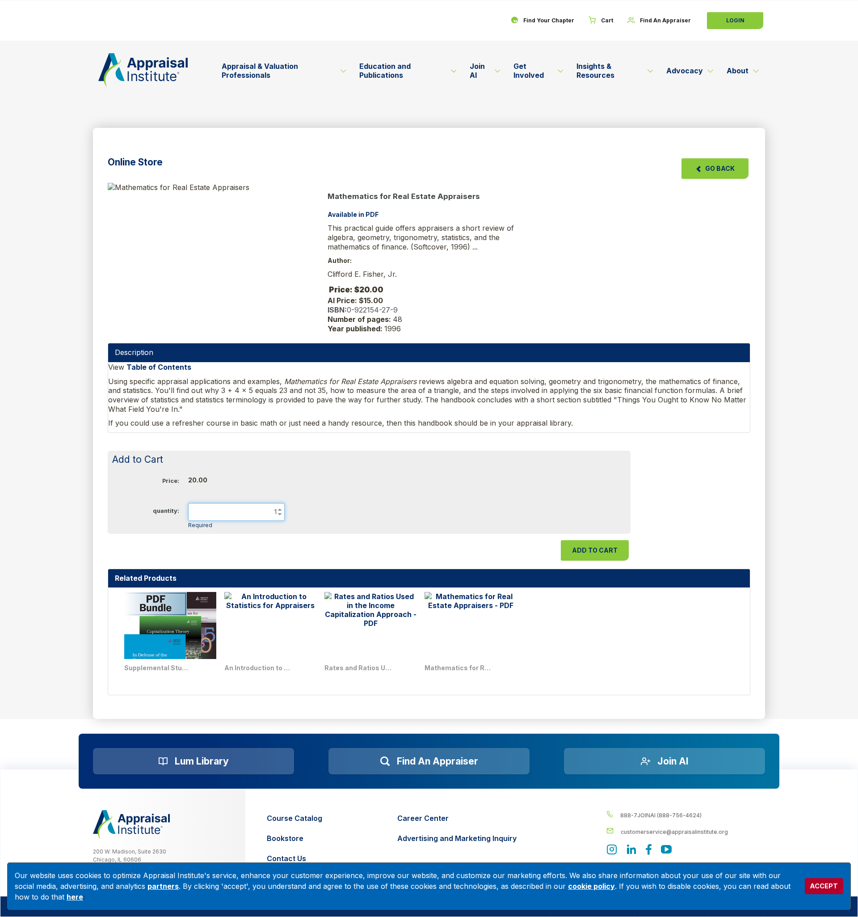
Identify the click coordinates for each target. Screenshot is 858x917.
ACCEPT (824, 886)
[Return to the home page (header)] (143, 70)
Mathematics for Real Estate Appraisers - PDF (458, 668)
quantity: (166, 510)
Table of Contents (158, 367)
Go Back (720, 168)
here (75, 896)
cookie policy (591, 886)
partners (163, 886)
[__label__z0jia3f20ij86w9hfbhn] (131, 824)
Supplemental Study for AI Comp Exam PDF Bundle (157, 668)
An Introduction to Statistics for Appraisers (257, 668)
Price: (170, 481)
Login (735, 20)
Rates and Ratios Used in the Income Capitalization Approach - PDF (357, 668)
